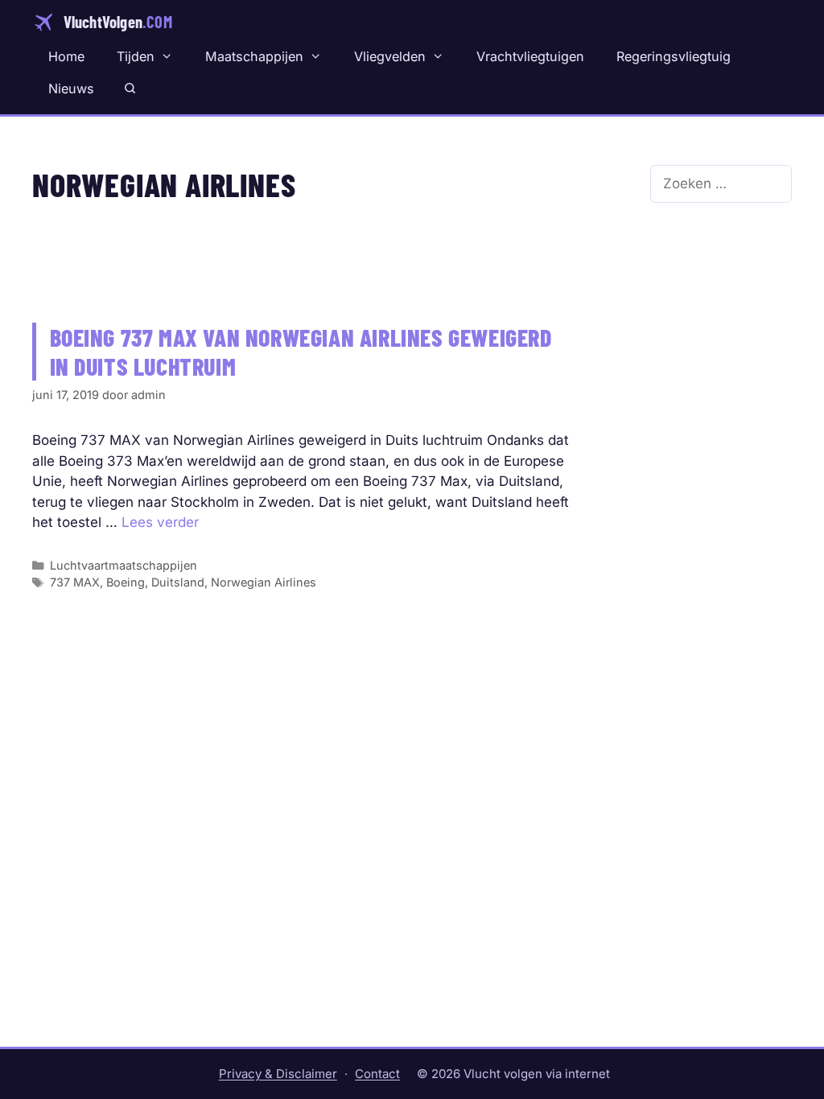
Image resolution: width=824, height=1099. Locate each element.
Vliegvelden (390, 56)
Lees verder (160, 522)
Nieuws (71, 88)
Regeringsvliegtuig (673, 56)
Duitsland (177, 582)
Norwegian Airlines (263, 582)
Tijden (135, 56)
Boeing (125, 582)
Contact (377, 1073)
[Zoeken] (130, 88)
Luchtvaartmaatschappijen (123, 565)
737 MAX (75, 582)
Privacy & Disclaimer (278, 1073)
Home (66, 56)
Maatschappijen (254, 56)
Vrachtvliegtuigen (530, 56)
